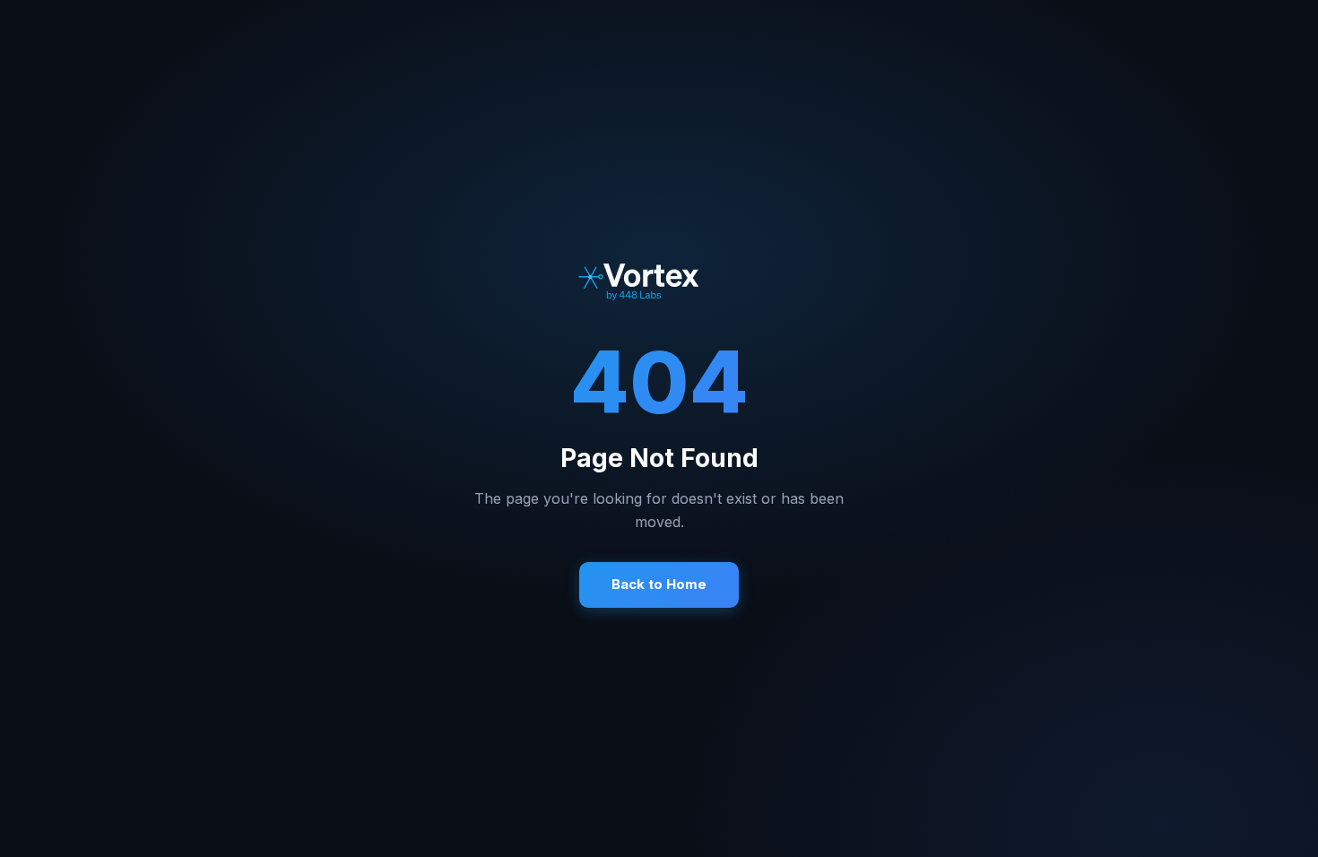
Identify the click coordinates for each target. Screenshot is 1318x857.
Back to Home (659, 584)
